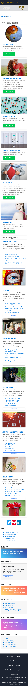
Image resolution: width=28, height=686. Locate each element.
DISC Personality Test (11, 255)
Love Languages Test (11, 350)
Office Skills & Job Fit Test (12, 402)
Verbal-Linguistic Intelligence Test (14, 307)
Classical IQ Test (10, 305)
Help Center (9, 656)
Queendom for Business (14, 665)
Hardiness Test (9, 488)
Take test (8, 54)
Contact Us (8, 670)
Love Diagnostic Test (11, 361)
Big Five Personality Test (12, 256)
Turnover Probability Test (12, 400)
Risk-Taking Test (9, 445)
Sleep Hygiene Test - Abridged (13, 609)
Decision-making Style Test (12, 398)
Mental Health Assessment (12, 495)
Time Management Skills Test (12, 611)
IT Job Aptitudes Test (10, 540)
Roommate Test (9, 607)
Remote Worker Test (10, 405)
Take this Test (8, 576)
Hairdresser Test (9, 605)
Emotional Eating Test (11, 493)
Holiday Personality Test (11, 532)
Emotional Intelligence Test (12, 303)
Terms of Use (14, 674)
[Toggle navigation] (25, 2)
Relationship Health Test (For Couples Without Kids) (13, 358)
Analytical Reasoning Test (12, 312)
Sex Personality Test (10, 351)
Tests (9, 17)
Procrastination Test (10, 450)
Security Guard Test (10, 536)
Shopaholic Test (9, 448)
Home (3, 17)
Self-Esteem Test (10, 443)
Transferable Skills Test (11, 404)
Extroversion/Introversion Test (13, 262)
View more (14, 267)
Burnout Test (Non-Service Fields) (14, 490)
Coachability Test (9, 538)
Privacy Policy (19, 670)
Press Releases (14, 661)
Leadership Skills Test (10, 534)
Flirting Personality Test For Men (14, 264)
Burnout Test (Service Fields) (13, 491)
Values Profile (9, 447)
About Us (19, 656)
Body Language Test (10, 603)
